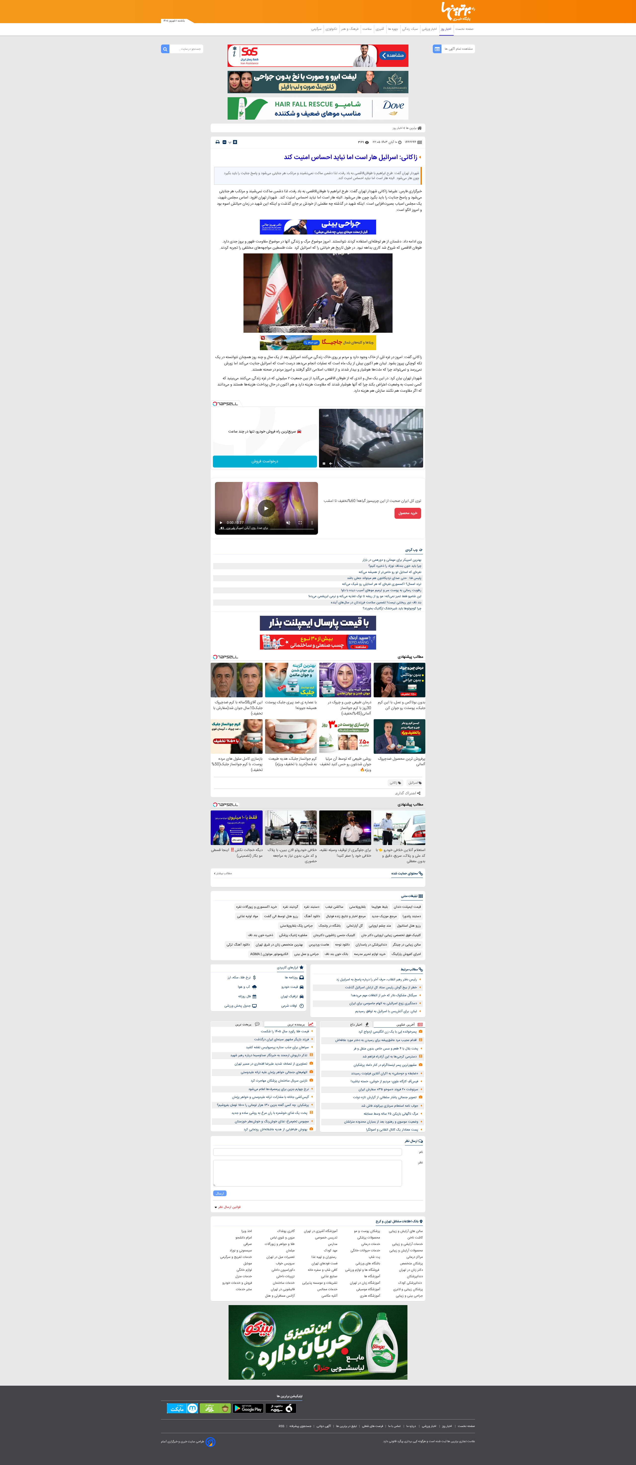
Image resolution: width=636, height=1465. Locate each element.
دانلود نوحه (342, 944)
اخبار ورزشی (430, 29)
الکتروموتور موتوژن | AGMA (269, 954)
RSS (281, 1426)
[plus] (235, 142)
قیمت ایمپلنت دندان (407, 907)
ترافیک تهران (289, 996)
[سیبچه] (280, 1409)
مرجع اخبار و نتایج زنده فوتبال (346, 916)
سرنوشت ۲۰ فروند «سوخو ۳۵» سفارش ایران (388, 1089)
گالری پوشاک (286, 1231)
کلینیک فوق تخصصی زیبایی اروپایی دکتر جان (391, 935)
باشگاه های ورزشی (368, 1263)
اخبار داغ (356, 1024)
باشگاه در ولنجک (330, 926)
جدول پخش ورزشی (237, 1006)
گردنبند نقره (290, 907)
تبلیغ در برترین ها (346, 1426)
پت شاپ (374, 1257)
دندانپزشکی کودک (410, 1283)
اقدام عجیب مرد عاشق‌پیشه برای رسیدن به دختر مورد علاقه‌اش (376, 1040)
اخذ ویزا (246, 1231)
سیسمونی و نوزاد (241, 1250)
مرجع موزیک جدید (384, 916)
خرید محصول (407, 513)
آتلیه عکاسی (329, 1296)
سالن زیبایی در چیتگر (407, 944)
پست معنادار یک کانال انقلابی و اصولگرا (392, 1129)
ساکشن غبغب (334, 907)
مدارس (332, 1244)
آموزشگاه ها (372, 1276)
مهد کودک (330, 1250)
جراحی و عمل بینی (306, 954)
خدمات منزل (243, 1276)
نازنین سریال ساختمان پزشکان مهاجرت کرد (279, 1081)
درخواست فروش (265, 461)
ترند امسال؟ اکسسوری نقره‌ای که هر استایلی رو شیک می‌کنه (381, 584)
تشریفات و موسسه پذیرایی (319, 1283)
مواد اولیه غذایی (247, 916)
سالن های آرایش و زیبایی (406, 1231)
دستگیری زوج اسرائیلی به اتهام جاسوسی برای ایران (383, 1003)
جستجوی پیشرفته (300, 1426)
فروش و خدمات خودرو (237, 1283)
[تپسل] (214, 403)
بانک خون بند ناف (336, 954)
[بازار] (215, 1409)
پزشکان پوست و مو (367, 1231)
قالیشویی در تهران (283, 1289)
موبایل (247, 1263)
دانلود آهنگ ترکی (238, 944)
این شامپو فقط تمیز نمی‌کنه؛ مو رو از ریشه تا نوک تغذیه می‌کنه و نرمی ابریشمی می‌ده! (365, 596)
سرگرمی (316, 29)
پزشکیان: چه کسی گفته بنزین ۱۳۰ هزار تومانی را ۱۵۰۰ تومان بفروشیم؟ (263, 1105)
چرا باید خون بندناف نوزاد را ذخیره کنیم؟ (394, 566)
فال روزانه (244, 996)
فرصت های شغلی (372, 1426)
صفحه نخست (464, 29)
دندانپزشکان (415, 1276)
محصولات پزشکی (368, 1237)
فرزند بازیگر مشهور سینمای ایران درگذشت (281, 1039)
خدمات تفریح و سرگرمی (236, 1257)
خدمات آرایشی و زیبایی (407, 1244)
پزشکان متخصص (411, 1263)
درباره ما (411, 1426)
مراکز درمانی (414, 1257)
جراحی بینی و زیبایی (409, 1296)
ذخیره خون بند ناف (260, 935)
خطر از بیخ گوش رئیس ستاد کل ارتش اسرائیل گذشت (381, 987)
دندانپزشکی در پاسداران (371, 944)
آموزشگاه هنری (370, 1296)
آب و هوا (244, 987)
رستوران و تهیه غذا (324, 1257)
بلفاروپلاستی (357, 907)
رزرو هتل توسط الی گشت (281, 916)
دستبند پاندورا (412, 916)
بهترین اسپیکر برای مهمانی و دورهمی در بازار (391, 560)
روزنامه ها (291, 977)
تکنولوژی (331, 29)
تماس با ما (394, 1426)
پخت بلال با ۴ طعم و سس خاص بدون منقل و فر (386, 1048)
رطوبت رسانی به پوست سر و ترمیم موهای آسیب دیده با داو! (381, 590)
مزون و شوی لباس (282, 1237)
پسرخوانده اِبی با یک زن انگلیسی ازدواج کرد (387, 1031)
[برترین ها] (456, 11)
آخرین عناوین (406, 1024)
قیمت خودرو (289, 987)
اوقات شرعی (289, 1006)
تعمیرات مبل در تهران (280, 1257)
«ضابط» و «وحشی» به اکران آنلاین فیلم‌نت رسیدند (384, 1073)
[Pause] (324, 464)
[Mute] (331, 464)
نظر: (420, 1162)
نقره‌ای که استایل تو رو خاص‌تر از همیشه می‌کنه (390, 572)
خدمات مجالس (327, 1289)
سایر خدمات (244, 1289)
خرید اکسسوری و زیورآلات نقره (256, 907)
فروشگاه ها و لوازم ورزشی (362, 1270)
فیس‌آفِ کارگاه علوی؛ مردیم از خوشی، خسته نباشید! (384, 1081)
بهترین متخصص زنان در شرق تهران (279, 944)
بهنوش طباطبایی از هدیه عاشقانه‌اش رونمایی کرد (275, 1129)
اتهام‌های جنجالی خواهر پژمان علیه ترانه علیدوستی (274, 1072)
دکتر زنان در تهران (411, 1270)
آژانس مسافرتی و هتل (280, 1296)
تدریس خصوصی (326, 1237)
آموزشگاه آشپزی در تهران (320, 1231)
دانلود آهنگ (312, 916)
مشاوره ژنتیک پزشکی (293, 935)
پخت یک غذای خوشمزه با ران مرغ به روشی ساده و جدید (269, 1113)
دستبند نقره (311, 907)
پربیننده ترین (296, 1024)
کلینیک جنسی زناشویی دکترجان (334, 935)
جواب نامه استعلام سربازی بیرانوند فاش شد (389, 1105)
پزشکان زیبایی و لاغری (408, 1289)
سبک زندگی (410, 29)
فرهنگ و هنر (350, 29)
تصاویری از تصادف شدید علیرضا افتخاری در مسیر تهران (271, 1064)
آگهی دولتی (324, 1426)
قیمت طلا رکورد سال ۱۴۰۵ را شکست (285, 1031)
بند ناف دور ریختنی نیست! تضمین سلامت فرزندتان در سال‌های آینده (376, 602)
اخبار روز (446, 29)
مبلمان (290, 1250)
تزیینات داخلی (285, 1276)
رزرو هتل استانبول (409, 926)
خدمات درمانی (370, 1244)
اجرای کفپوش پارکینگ (406, 954)
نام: (421, 1152)
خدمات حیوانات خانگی (365, 1250)
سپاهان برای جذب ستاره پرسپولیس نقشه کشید (277, 1047)
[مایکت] (182, 1409)
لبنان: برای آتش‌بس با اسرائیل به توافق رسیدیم (386, 1011)
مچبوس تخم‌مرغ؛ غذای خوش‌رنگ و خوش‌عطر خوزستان (272, 1121)
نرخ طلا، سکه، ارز (239, 977)
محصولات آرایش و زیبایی (406, 1250)
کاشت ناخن (415, 1237)
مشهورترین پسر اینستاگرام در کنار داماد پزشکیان (385, 1065)
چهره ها (393, 29)
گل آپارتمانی (355, 926)
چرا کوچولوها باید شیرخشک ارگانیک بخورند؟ (392, 608)
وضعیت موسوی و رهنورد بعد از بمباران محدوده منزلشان (381, 1121)
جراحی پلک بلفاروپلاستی (296, 926)
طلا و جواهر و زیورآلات (280, 1244)
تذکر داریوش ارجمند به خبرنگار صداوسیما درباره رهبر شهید (268, 1055)
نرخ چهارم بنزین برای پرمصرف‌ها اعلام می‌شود (278, 1089)
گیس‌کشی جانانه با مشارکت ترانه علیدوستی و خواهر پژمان (270, 1097)
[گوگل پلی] (248, 1409)
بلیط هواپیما (380, 907)
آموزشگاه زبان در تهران (365, 1283)
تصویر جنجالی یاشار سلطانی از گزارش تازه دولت (385, 1097)
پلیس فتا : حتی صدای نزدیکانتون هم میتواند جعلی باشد (384, 578)
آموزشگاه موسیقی (368, 1289)
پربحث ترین (243, 1024)
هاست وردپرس (319, 944)
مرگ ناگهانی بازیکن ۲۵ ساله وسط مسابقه (391, 1113)
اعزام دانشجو (244, 1237)
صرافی (247, 1244)
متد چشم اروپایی (380, 926)
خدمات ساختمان (284, 1283)
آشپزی (380, 29)
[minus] (224, 142)
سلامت (367, 29)
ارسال (220, 1193)
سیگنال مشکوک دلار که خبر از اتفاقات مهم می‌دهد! (384, 995)
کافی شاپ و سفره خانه (322, 1270)
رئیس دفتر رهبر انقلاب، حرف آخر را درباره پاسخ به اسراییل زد (376, 979)
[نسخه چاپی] (217, 142)
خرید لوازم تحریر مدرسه (370, 954)
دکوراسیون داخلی (283, 1270)
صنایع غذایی (329, 1276)
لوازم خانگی (244, 1270)
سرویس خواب (285, 1263)
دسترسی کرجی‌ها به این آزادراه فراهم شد (389, 1056)
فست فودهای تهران (324, 1263)
